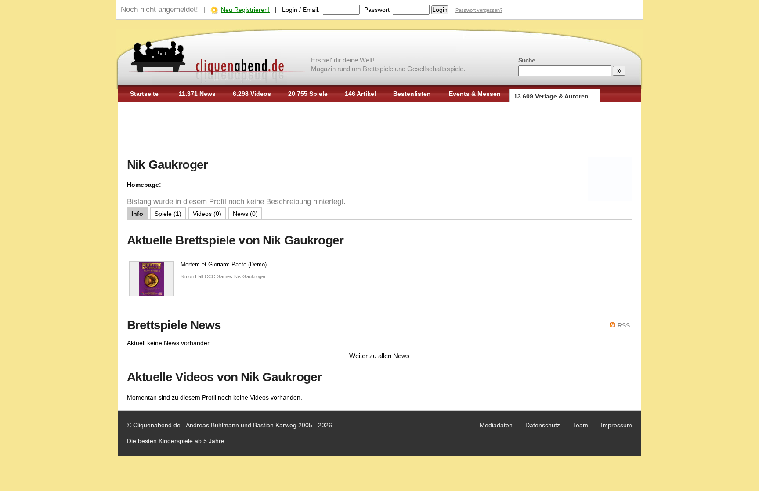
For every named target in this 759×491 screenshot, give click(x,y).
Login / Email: (301, 9)
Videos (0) (207, 213)
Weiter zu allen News (379, 356)
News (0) (245, 213)
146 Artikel (360, 93)
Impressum (616, 425)
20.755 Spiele (308, 93)
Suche (526, 60)
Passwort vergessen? (478, 10)
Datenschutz (542, 425)
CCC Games (218, 276)
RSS (624, 325)
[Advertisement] (379, 131)
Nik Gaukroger (250, 276)
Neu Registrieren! (245, 9)
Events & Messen (475, 93)
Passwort (377, 9)
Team (580, 425)
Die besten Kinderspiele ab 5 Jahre (175, 440)
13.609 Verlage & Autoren (551, 96)
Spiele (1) (168, 213)
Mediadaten (496, 425)
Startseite (144, 93)
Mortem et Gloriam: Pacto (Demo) (224, 264)
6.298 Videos (252, 93)
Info (137, 213)
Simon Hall (192, 276)
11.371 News (197, 93)
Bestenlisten (412, 93)
